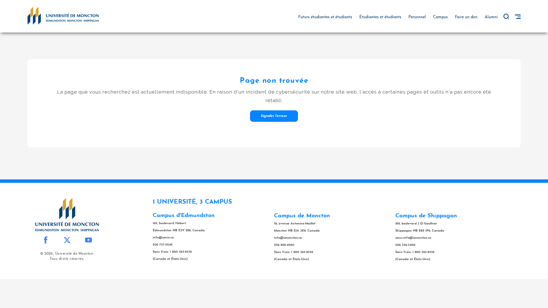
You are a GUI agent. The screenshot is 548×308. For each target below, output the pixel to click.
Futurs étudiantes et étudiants (325, 17)
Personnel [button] (417, 17)
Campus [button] (440, 17)
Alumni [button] (491, 17)
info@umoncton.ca (288, 238)
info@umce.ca (163, 237)
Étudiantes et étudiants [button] (380, 17)
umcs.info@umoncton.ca (413, 238)
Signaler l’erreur (274, 116)
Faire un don (466, 17)
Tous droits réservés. (67, 259)
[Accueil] (63, 15)
